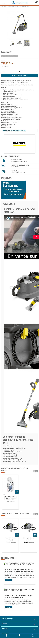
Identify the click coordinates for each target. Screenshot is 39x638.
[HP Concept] (19, 2)
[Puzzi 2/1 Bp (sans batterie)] (10, 527)
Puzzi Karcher (14, 6)
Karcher (8, 6)
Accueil (3, 6)
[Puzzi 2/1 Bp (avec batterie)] (28, 527)
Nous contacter (6, 178)
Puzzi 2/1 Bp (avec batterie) (28, 539)
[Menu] (4, 3)
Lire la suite (8, 579)
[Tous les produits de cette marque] (19, 144)
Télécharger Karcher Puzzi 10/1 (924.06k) (15, 130)
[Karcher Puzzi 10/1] (12, 43)
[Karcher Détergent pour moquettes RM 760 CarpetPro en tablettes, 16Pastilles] (10, 484)
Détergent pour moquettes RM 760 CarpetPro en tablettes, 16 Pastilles (10, 497)
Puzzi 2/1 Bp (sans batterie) (10, 539)
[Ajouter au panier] (17, 492)
